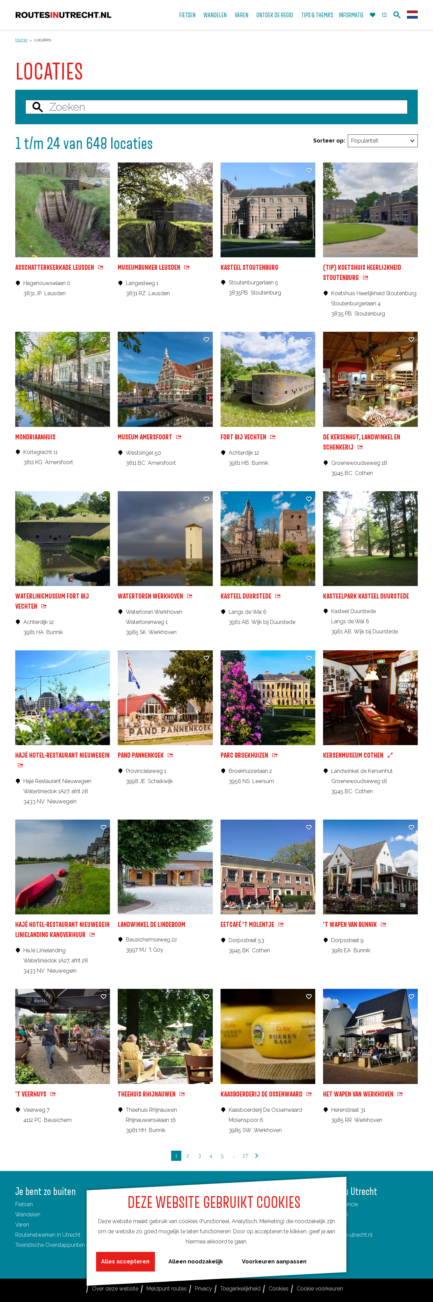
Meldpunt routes (166, 1288)
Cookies (279, 1288)
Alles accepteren (125, 1261)
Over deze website (115, 1288)
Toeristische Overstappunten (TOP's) (59, 1245)
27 (246, 1156)
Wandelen (27, 1214)
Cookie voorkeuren (320, 1288)
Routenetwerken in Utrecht (48, 1235)
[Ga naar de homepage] (63, 15)
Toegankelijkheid (240, 1288)
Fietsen (24, 1204)
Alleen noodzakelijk (195, 1261)
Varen (22, 1224)
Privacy (203, 1288)
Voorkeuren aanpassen (274, 1261)
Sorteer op (329, 140)
